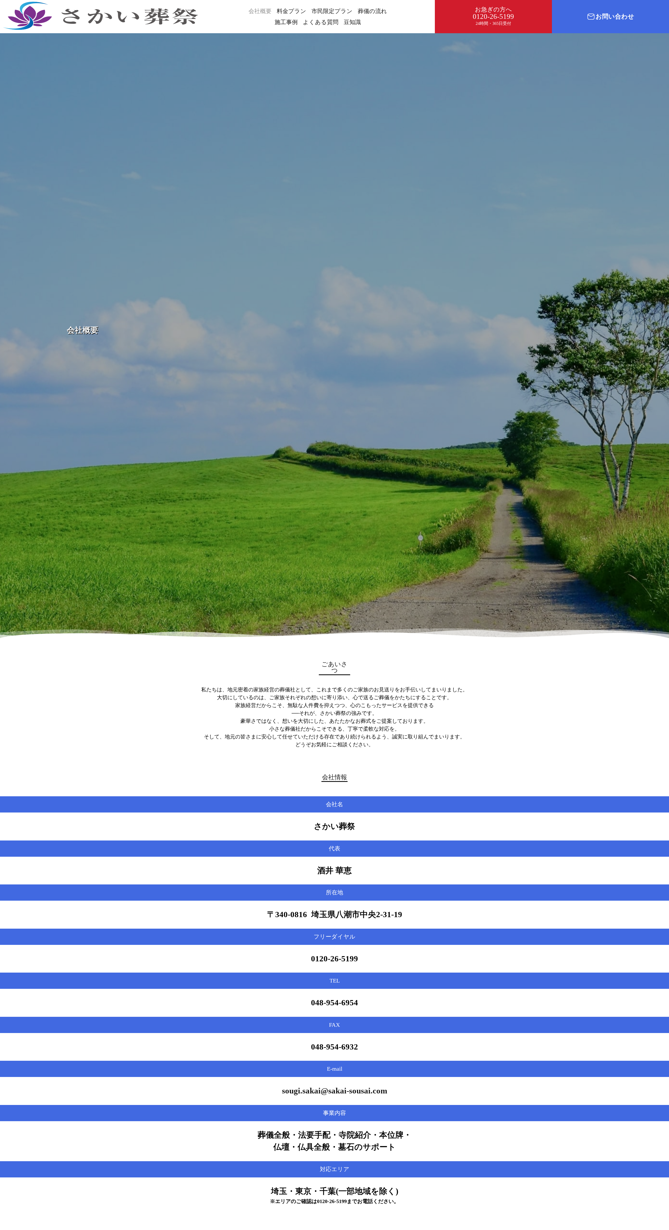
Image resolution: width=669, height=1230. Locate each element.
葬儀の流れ (372, 11)
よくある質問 (320, 22)
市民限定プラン (332, 11)
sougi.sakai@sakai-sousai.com (334, 1090)
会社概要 (260, 11)
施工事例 (286, 22)
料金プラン (291, 11)
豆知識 (352, 22)
